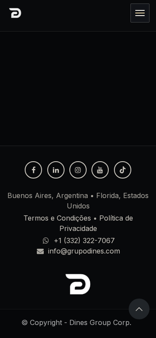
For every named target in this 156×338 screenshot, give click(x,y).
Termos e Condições (57, 218)
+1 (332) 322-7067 (84, 240)
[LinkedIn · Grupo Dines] (56, 170)
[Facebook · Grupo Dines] (33, 170)
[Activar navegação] (140, 13)
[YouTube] (100, 170)
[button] (139, 309)
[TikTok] (122, 170)
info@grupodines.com (84, 251)
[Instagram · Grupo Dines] (78, 170)
